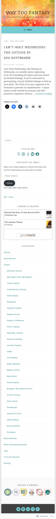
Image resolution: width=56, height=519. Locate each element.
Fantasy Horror (13, 314)
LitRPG (9, 351)
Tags (6, 451)
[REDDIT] (33, 509)
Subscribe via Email (28, 162)
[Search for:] (28, 140)
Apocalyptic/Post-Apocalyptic (19, 277)
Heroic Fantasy (13, 326)
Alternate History (14, 271)
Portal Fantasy (13, 382)
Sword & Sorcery (14, 413)
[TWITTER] (18, 509)
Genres (7, 264)
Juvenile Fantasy (14, 345)
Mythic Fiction (13, 370)
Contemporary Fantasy (16, 289)
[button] (8, 492)
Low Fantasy (12, 357)
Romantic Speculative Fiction (19, 388)
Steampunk (12, 407)
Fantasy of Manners (15, 320)
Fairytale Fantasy (14, 308)
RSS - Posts (8, 197)
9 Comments (20, 65)
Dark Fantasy (12, 295)
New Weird (12, 376)
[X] (19, 154)
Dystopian (11, 302)
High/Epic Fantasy (15, 333)
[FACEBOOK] (38, 509)
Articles (7, 252)
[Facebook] (37, 154)
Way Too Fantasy (28, 12)
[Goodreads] (28, 154)
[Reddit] (33, 154)
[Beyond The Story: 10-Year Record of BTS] (48, 218)
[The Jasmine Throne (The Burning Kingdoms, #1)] (48, 227)
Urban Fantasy (13, 419)
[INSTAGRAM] (23, 509)
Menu (29, 29)
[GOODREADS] (28, 509)
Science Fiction (13, 395)
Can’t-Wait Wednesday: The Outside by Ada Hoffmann (25, 52)
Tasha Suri (9, 225)
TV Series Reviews (12, 457)
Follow (10, 183)
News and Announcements (15, 444)
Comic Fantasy (13, 283)
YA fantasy (11, 432)
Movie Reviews (10, 438)
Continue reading (43, 93)
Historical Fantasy (15, 339)
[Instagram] (23, 154)
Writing (7, 463)
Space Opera (12, 401)
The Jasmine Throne (14, 222)
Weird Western (13, 426)
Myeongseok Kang (11, 215)
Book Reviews (10, 258)
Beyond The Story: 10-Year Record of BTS (22, 212)
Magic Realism (13, 364)
